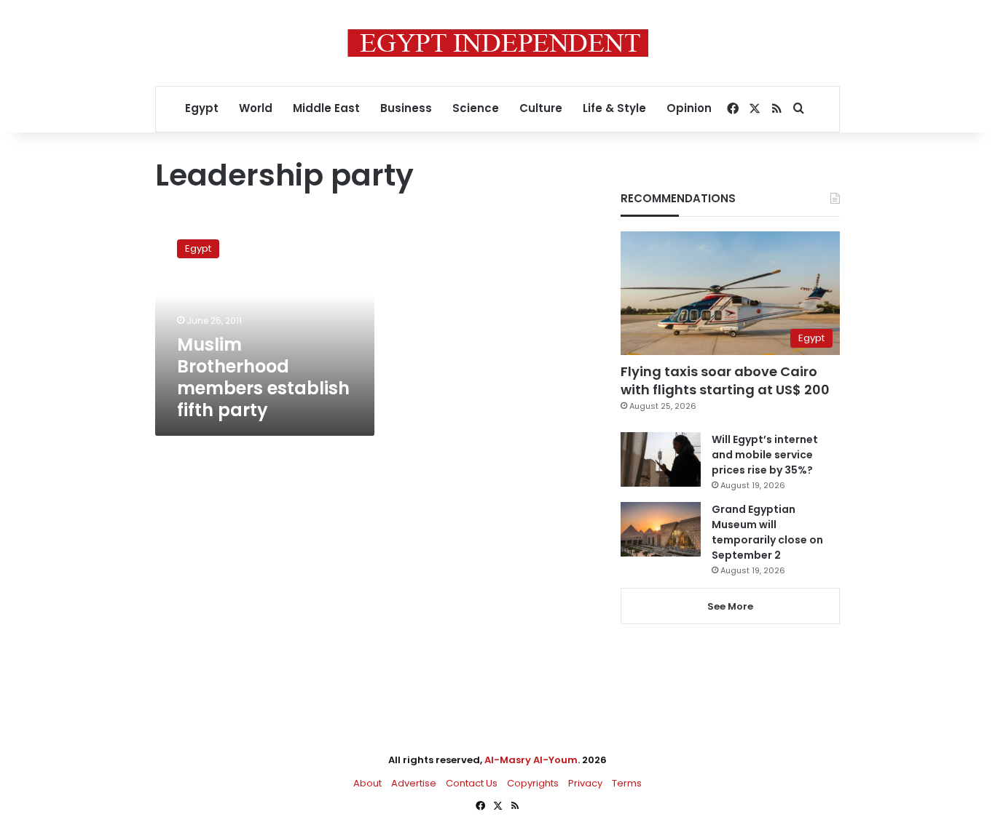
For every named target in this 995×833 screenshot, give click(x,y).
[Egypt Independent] (497, 43)
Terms (627, 783)
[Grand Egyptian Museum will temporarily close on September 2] (661, 529)
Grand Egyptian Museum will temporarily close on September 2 (767, 532)
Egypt (202, 108)
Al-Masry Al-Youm (531, 760)
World (255, 108)
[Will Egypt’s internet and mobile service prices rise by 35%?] (661, 459)
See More (730, 606)
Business (406, 108)
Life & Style (614, 108)
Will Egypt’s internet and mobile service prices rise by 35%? (765, 454)
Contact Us (472, 783)
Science (475, 108)
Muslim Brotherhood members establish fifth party (263, 377)
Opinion (689, 108)
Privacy (585, 783)
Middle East (326, 108)
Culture (540, 108)
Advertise (413, 783)
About (367, 783)
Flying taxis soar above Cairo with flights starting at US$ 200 (725, 380)
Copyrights (533, 783)
